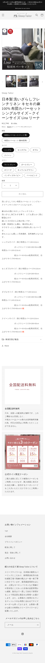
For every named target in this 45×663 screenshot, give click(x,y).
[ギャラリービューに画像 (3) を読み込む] (34, 81)
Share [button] (7, 346)
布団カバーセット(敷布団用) (15, 140)
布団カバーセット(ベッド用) (15, 135)
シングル (8, 150)
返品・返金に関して (13, 553)
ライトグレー (9, 165)
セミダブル (22, 150)
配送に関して (10, 547)
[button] (3, 15)
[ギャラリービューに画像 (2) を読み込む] (22, 81)
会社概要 (8, 536)
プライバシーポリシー (13, 542)
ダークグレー (26, 165)
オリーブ (8, 170)
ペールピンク (32, 175)
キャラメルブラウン (26, 170)
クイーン (8, 155)
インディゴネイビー (12, 175)
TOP (6, 531)
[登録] (37, 625)
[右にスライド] (42, 82)
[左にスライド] (2, 82)
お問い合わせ (10, 558)
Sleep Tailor (19, 653)
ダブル (35, 150)
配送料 (9, 127)
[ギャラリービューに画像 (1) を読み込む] (11, 81)
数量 (3, 181)
